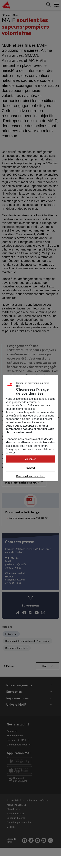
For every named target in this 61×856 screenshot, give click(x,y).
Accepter (30, 458)
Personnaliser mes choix (30, 476)
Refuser (30, 467)
